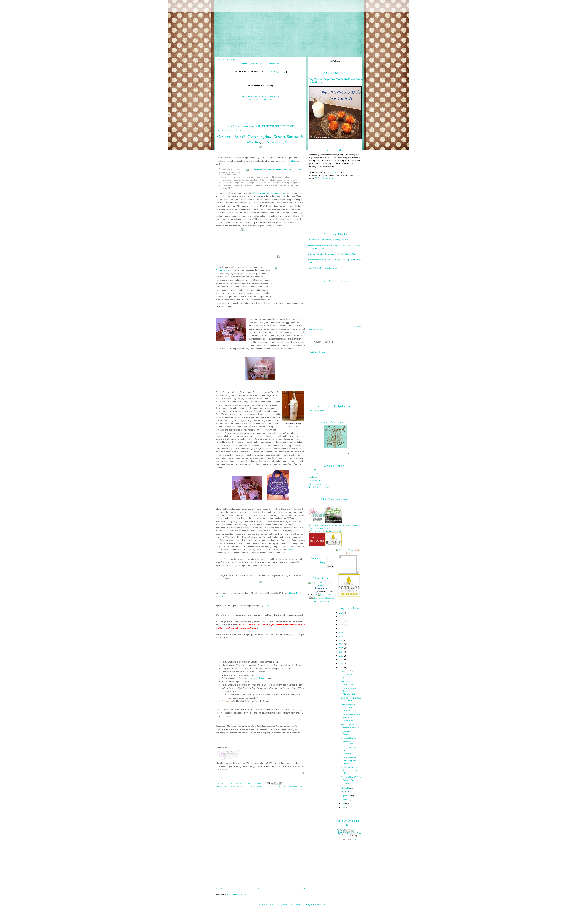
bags (225, 786)
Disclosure (313, 476)
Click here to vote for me (324, 599)
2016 (341, 644)
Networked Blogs (258, 678)
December (345, 671)
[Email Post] (268, 783)
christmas (232, 786)
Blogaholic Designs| (315, 904)
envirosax (273, 786)
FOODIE (290, 126)
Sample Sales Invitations (319, 487)
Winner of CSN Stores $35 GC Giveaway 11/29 (349, 770)
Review (228, 789)
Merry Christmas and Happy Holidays (349, 683)
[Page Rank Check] (326, 594)
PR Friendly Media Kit (318, 480)
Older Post (300, 888)
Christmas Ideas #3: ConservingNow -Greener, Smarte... (349, 760)
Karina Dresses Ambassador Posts (240, 126)
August (344, 799)
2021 (341, 624)
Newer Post (220, 888)
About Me (313, 470)
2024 (341, 612)
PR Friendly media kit (324, 178)
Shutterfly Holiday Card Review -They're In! (350, 726)
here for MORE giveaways (275, 71)
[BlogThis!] (275, 783)
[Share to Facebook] (280, 783)
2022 (341, 620)
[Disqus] (260, 847)
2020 (341, 628)
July (343, 803)
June (343, 807)
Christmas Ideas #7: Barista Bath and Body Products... (351, 707)
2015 (341, 648)
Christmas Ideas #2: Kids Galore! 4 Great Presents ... (351, 780)
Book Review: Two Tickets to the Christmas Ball (348, 691)
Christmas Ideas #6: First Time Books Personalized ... (351, 717)
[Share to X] (278, 783)
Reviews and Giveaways (318, 483)
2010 (341, 667)
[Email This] (272, 783)
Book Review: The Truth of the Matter (351, 699)
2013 (341, 655)
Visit (317, 352)
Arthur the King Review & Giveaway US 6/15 (260, 96)
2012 (341, 659)
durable (265, 786)
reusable (220, 789)
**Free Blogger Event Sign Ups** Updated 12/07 (260, 63)
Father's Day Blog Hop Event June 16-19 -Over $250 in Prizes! (331, 253)
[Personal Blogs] (321, 588)
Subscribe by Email (316, 410)
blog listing (313, 592)
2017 (341, 640)
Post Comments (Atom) (236, 894)
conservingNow (254, 786)
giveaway (288, 786)
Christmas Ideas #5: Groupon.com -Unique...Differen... (349, 741)
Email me (333, 172)
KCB (354, 839)
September (345, 795)
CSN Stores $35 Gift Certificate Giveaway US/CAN (327, 239)
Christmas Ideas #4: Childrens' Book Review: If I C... (349, 750)
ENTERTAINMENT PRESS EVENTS (270, 126)
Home (260, 888)
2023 (341, 616)
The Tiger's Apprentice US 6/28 (260, 99)
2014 (341, 652)
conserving (242, 786)
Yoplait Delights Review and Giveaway (322, 268)
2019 (341, 632)
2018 (341, 636)
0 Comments (260, 783)
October (344, 791)
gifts (281, 786)
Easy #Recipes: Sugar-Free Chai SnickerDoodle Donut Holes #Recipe (335, 81)
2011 (341, 663)
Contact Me (313, 473)
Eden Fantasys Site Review (348, 732)
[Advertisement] (335, 376)
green (295, 786)
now (300, 786)
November (345, 787)
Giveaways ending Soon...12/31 (348, 676)
